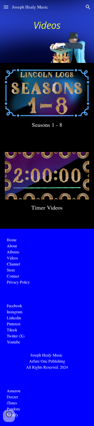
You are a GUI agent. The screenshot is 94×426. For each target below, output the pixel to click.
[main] (47, 125)
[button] (6, 7)
